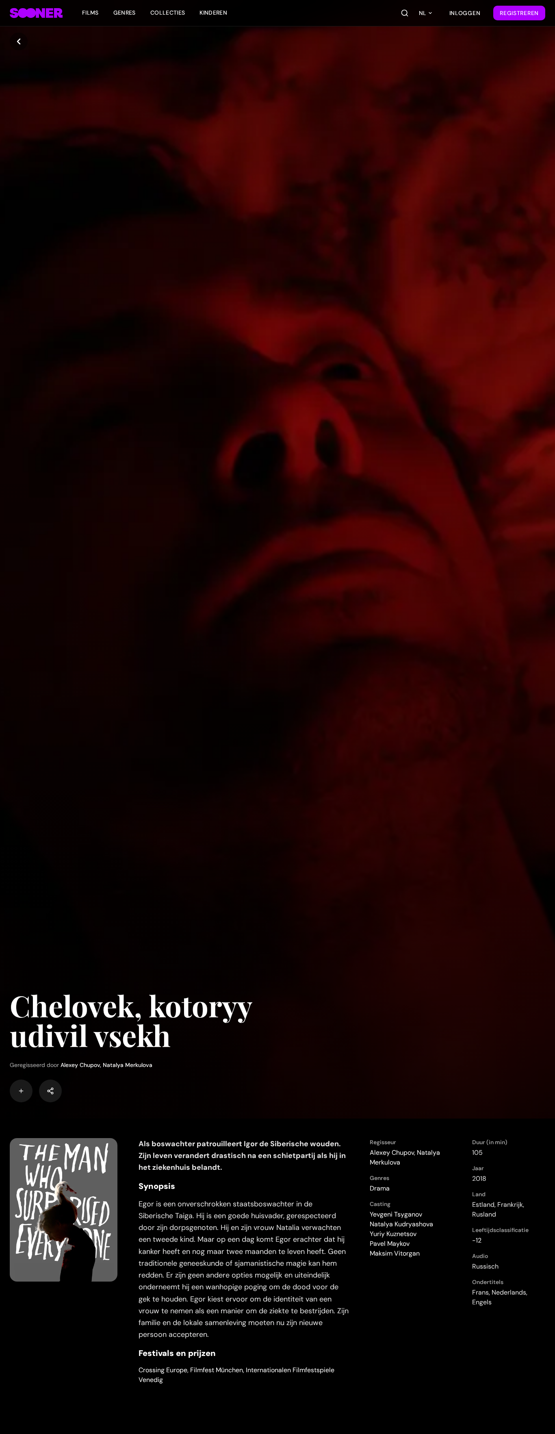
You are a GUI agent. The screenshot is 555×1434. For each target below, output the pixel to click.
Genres (124, 12)
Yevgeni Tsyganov (396, 1214)
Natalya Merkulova (127, 1065)
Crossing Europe (163, 1370)
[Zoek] (405, 13)
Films (90, 12)
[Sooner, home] (36, 13)
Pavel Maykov (390, 1243)
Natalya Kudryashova (401, 1224)
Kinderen (213, 12)
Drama (380, 1188)
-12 (476, 1240)
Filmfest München (216, 1370)
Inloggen (465, 13)
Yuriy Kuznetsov (393, 1234)
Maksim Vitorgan (395, 1253)
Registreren (519, 13)
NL (422, 13)
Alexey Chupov (80, 1065)
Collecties (167, 12)
